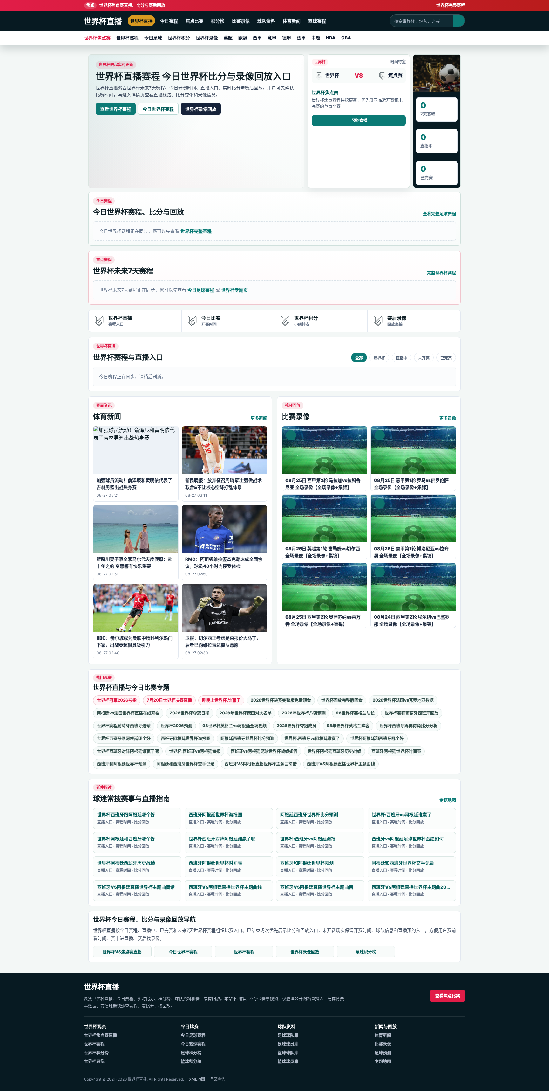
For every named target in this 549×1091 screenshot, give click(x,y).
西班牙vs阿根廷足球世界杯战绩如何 (264, 751)
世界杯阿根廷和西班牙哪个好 (377, 738)
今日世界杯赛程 (158, 109)
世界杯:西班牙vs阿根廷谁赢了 (312, 738)
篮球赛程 (317, 21)
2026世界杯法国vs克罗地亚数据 (403, 700)
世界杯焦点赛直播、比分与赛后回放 (125, 5)
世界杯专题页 (234, 290)
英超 (228, 37)
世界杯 (379, 358)
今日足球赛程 (200, 290)
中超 (315, 37)
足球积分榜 (366, 951)
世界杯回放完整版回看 (342, 700)
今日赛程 (169, 21)
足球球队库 (288, 1035)
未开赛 (424, 358)
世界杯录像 (207, 37)
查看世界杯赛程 (115, 109)
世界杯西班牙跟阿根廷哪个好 (124, 738)
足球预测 (383, 1052)
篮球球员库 (288, 1061)
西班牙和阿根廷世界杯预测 (121, 763)
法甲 (301, 37)
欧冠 (242, 37)
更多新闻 (259, 417)
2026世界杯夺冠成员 (296, 725)
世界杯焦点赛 (97, 37)
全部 (359, 358)
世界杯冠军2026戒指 (117, 700)
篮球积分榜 (191, 1061)
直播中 (401, 358)
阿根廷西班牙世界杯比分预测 (247, 738)
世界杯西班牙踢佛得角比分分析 (408, 725)
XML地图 (197, 1079)
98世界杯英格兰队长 (355, 712)
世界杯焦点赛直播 (100, 1035)
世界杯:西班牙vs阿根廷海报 (194, 751)
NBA (331, 37)
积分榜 (217, 21)
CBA (346, 37)
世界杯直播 (141, 21)
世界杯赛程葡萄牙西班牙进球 (124, 725)
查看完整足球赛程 (439, 213)
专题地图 (447, 800)
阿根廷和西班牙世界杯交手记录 (185, 763)
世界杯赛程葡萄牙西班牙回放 (411, 712)
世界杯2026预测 (176, 725)
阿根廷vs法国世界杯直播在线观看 (128, 712)
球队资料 (266, 21)
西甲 (257, 37)
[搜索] (459, 21)
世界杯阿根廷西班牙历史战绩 (334, 751)
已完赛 (446, 358)
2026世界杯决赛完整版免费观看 (281, 700)
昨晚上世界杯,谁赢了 (221, 700)
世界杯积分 (179, 37)
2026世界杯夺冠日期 (189, 712)
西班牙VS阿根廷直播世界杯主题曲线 (341, 763)
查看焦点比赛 (447, 995)
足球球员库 (288, 1043)
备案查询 (217, 1079)
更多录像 (447, 417)
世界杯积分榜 (96, 1052)
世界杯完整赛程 (450, 5)
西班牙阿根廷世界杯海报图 (185, 738)
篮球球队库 (288, 1052)
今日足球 (153, 37)
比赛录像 (241, 21)
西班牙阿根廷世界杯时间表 (396, 751)
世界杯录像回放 (200, 109)
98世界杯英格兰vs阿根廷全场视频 (234, 725)
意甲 (272, 37)
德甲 (286, 37)
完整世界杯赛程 (441, 272)
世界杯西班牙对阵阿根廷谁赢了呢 (128, 751)
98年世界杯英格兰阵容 (348, 725)
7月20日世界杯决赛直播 (169, 700)
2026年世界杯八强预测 (304, 712)
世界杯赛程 (127, 37)
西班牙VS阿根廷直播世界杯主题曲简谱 (261, 763)
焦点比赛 (194, 21)
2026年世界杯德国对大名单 (246, 712)
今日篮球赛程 (193, 1043)
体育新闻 (292, 21)
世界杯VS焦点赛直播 (122, 951)
